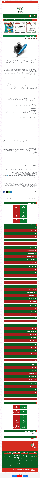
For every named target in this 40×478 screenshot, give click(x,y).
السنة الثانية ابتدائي (31, 233)
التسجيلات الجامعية (31, 286)
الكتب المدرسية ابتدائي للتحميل (7, 457)
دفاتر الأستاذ (32, 367)
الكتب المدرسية (31, 344)
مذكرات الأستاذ (31, 370)
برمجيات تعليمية (31, 373)
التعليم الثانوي (34, 457)
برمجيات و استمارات (31, 328)
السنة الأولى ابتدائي (31, 230)
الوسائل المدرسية (31, 350)
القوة (7, 175)
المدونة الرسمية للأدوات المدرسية (8, 462)
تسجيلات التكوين (31, 308)
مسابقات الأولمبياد (31, 395)
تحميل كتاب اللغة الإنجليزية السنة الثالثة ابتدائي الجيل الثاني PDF (25, 19)
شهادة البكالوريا (31, 275)
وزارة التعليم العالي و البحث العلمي (24, 458)
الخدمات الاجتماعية (31, 340)
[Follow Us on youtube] (7, 469)
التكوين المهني (34, 461)
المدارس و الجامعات (30, 289)
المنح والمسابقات (31, 298)
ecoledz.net (33, 470)
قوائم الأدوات (32, 353)
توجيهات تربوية (31, 383)
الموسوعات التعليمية (30, 356)
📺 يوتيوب (19, 475)
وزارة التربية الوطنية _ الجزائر (24, 456)
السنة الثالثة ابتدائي (31, 236)
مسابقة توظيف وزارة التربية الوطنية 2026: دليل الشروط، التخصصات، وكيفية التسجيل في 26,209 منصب (31, 32)
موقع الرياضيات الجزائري (17, 458)
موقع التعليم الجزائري (16, 455)
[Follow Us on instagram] (6, 469)
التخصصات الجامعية (30, 292)
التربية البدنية (24, 38)
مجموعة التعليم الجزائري (17, 463)
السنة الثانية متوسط (30, 250)
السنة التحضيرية (31, 227)
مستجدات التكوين (31, 305)
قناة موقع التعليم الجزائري (17, 460)
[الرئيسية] (34, 15)
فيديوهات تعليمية (31, 389)
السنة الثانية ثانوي (31, 269)
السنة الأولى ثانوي (31, 266)
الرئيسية (28, 38)
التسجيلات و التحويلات (30, 331)
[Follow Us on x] (9, 469)
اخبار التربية (32, 334)
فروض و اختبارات (31, 386)
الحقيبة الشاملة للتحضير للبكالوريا (8, 459)
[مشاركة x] (7, 192)
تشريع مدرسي (31, 337)
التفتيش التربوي (31, 376)
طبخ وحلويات (32, 311)
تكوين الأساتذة (31, 379)
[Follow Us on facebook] (4, 469)
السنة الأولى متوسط (31, 247)
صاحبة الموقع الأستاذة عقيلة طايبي (7, 465)
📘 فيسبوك (25, 475)
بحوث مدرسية (32, 392)
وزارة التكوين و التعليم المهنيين (24, 461)
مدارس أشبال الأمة (31, 262)
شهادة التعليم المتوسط (30, 259)
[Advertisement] (18, 125)
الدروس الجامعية (31, 295)
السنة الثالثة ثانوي (31, 272)
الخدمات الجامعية (31, 301)
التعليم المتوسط (33, 460)
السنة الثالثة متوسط (31, 253)
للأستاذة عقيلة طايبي (17, 469)
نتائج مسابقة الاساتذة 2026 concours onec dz (9, 30)
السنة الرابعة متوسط (30, 256)
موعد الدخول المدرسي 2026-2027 (20, 30)
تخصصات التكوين (31, 314)
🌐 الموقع (14, 475)
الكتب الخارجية (31, 347)
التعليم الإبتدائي (33, 456)
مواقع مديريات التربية (24, 463)
